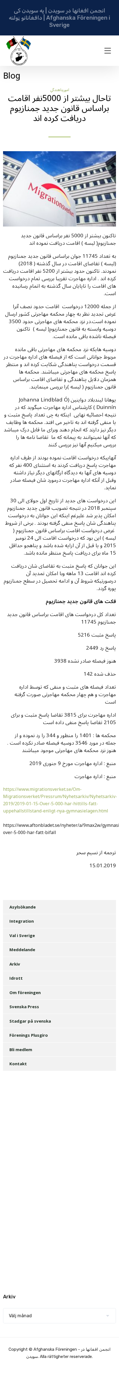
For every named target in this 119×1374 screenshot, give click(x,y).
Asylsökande (22, 907)
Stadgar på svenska (30, 1021)
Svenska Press (24, 1006)
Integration (21, 921)
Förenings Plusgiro (28, 1035)
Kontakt (18, 1063)
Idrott (16, 978)
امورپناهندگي (59, 90)
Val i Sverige (22, 935)
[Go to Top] (107, 1361)
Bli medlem (20, 1049)
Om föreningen (25, 992)
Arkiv (14, 964)
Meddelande (22, 949)
